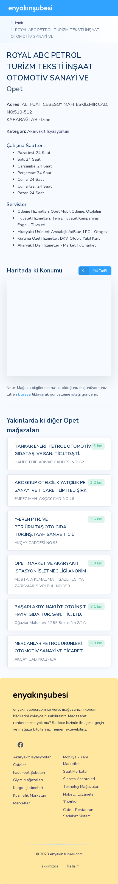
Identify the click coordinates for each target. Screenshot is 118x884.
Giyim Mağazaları (28, 780)
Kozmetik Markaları (29, 795)
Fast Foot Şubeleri (29, 772)
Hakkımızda (48, 866)
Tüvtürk (70, 802)
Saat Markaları (76, 771)
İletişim (73, 866)
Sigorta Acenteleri (79, 779)
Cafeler (19, 764)
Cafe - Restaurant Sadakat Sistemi (79, 813)
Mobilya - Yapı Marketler (75, 760)
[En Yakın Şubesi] (30, 8)
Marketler (21, 803)
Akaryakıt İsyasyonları (48, 131)
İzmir (19, 23)
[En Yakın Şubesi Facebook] (20, 745)
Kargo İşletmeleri (28, 787)
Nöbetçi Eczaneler (79, 794)
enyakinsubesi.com (66, 854)
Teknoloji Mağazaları (81, 786)
